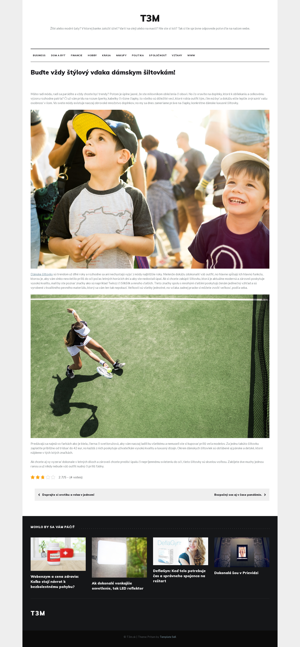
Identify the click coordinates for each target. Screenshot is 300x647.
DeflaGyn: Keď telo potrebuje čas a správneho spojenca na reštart (179, 576)
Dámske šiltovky (42, 274)
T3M (150, 18)
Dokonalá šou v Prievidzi (236, 573)
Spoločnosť (158, 55)
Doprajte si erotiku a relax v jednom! (68, 494)
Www (191, 55)
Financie (76, 55)
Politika (138, 55)
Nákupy (121, 55)
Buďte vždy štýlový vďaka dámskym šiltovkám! (103, 72)
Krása (106, 55)
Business (39, 55)
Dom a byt (58, 55)
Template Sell (168, 636)
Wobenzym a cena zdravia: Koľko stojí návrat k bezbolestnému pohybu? (55, 581)
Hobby (92, 55)
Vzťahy (177, 55)
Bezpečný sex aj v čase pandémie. (238, 494)
